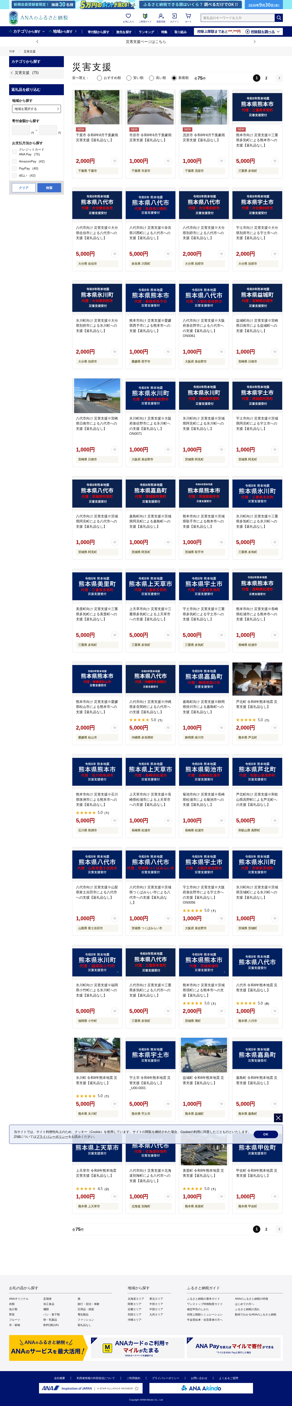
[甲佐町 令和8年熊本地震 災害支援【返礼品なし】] (257, 1148)
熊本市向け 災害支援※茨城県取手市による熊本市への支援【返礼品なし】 (204, 521)
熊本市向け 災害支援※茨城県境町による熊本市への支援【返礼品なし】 (204, 990)
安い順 (138, 78)
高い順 (161, 78)
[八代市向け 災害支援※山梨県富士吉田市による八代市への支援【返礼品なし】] (97, 864)
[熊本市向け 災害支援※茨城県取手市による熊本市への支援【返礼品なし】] (204, 493)
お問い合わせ (199, 1378)
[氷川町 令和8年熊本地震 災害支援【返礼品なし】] (97, 1055)
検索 (49, 188)
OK (266, 1134)
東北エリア (156, 1298)
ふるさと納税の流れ (247, 1309)
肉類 (12, 1304)
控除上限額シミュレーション (205, 1314)
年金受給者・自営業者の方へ (205, 1319)
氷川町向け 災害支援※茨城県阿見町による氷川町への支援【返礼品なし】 (204, 423)
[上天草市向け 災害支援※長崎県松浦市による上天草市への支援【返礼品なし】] (150, 771)
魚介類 (13, 1309)
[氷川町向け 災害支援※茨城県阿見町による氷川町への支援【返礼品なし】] (204, 395)
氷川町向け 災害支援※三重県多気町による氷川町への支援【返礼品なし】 (257, 521)
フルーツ (14, 1319)
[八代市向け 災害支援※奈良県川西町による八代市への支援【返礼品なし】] (150, 205)
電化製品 (83, 1314)
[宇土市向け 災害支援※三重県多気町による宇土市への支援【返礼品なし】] (204, 586)
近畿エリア (134, 1309)
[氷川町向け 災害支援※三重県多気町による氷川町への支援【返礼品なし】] (257, 493)
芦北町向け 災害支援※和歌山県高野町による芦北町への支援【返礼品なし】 (257, 799)
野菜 (12, 1314)
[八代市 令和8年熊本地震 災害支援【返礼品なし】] (257, 962)
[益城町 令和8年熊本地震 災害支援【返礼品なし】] (204, 1055)
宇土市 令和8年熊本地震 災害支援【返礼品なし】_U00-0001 (150, 1083)
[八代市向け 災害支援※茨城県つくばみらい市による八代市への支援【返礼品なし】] (150, 864)
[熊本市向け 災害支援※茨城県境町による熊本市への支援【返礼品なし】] (204, 962)
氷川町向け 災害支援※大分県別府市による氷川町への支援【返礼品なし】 (97, 325)
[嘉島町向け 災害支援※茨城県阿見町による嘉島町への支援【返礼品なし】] (150, 493)
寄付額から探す (98, 32)
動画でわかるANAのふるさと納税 (255, 1314)
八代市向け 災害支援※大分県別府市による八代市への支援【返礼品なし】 (204, 233)
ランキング (146, 32)
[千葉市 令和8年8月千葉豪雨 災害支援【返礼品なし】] (97, 107)
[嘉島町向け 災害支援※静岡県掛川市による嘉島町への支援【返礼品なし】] (204, 679)
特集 (164, 32)
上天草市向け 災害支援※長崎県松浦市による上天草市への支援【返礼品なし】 (150, 799)
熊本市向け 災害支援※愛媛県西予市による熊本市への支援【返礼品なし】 (150, 325)
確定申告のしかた (198, 1309)
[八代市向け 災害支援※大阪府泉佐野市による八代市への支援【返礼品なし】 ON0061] (204, 298)
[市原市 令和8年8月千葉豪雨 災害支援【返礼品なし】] (150, 107)
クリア (24, 188)
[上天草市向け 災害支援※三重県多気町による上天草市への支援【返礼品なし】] (150, 586)
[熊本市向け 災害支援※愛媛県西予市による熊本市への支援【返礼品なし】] (150, 298)
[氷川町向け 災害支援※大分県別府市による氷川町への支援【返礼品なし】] (97, 298)
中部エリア (156, 1304)
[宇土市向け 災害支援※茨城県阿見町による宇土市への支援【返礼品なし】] (257, 395)
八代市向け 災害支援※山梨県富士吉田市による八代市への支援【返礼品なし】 (97, 892)
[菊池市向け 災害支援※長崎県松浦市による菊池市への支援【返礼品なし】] (204, 771)
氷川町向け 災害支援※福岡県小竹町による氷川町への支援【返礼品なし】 (97, 990)
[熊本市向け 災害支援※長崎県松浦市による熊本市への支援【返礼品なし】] (257, 586)
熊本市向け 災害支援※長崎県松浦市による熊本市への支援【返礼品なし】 (257, 614)
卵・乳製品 (50, 1319)
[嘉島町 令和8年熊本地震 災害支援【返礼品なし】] (257, 1055)
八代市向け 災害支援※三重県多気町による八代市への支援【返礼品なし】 (150, 990)
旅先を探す (124, 32)
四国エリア (134, 1314)
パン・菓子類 (51, 1314)
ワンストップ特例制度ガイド (205, 1304)
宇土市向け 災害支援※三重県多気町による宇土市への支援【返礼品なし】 (204, 614)
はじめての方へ (244, 1304)
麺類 (46, 1309)
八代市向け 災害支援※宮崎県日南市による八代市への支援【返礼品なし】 (97, 423)
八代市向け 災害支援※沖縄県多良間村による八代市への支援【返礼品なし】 (150, 707)
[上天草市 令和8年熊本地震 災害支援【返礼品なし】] (97, 1148)
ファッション (86, 1319)
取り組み (181, 32)
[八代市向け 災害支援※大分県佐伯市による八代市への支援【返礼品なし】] (97, 205)
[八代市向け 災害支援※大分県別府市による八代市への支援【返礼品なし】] (204, 205)
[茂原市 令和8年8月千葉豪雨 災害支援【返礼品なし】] (204, 107)
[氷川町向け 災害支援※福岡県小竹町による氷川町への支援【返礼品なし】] (97, 962)
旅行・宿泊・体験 (88, 1304)
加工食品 (48, 1304)
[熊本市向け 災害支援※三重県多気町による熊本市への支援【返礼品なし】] (257, 107)
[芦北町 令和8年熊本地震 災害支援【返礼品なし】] (257, 679)
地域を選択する (26, 109)
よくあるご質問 (228, 1378)
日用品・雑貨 (86, 1309)
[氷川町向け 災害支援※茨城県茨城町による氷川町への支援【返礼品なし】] (257, 864)
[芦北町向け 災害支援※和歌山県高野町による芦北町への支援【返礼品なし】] (257, 771)
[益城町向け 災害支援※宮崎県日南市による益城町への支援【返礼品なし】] (257, 298)
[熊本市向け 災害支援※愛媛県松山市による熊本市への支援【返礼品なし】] (97, 679)
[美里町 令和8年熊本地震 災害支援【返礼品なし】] (204, 1148)
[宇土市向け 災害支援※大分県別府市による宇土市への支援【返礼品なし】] (257, 205)
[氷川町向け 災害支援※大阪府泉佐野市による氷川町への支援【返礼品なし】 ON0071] (150, 395)
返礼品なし (84, 1325)
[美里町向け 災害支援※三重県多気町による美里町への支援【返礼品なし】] (97, 586)
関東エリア (134, 1304)
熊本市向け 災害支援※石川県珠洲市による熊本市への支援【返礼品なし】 (97, 799)
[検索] (279, 18)
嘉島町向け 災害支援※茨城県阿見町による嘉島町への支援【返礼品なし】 (150, 521)
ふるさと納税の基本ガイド (203, 1298)
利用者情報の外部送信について (96, 1378)
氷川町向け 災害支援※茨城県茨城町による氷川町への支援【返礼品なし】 (257, 892)
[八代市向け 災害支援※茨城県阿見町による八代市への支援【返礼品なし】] (97, 493)
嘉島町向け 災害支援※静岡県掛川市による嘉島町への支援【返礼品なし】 (204, 707)
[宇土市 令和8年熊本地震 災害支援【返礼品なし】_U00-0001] (150, 1055)
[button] (37, 41)
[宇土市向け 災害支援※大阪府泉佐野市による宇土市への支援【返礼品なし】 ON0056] (204, 864)
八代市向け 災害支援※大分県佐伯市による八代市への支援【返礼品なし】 (97, 233)
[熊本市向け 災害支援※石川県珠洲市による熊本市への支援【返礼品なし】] (97, 771)
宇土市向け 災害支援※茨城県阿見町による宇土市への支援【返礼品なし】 (257, 423)
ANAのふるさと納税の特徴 (251, 1298)
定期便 (47, 1298)
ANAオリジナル (19, 1298)
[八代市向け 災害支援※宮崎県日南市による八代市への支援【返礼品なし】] (97, 395)
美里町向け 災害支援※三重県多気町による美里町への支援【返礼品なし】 (97, 614)
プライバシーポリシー (165, 1378)
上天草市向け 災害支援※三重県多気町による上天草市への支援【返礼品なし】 (150, 614)
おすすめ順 (112, 78)
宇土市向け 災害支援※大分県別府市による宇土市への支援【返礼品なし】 (257, 233)
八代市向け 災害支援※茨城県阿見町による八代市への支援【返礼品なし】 (97, 521)
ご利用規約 (133, 1378)
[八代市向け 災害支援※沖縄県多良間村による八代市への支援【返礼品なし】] (150, 679)
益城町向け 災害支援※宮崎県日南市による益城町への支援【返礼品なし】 (257, 325)
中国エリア (156, 1309)
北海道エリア (136, 1298)
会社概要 (59, 1378)
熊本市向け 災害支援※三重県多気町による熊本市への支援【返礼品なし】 (257, 140)
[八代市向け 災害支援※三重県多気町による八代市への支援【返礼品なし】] (150, 962)
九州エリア (156, 1314)
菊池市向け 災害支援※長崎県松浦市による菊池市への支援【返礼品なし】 (204, 799)
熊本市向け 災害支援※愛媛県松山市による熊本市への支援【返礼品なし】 (97, 707)
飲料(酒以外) (51, 1325)
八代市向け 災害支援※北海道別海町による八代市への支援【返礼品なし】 (150, 1176)
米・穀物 (14, 1325)
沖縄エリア (134, 1319)
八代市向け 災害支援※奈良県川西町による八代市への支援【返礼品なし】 (150, 233)
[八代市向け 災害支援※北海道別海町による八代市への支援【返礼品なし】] (150, 1148)
